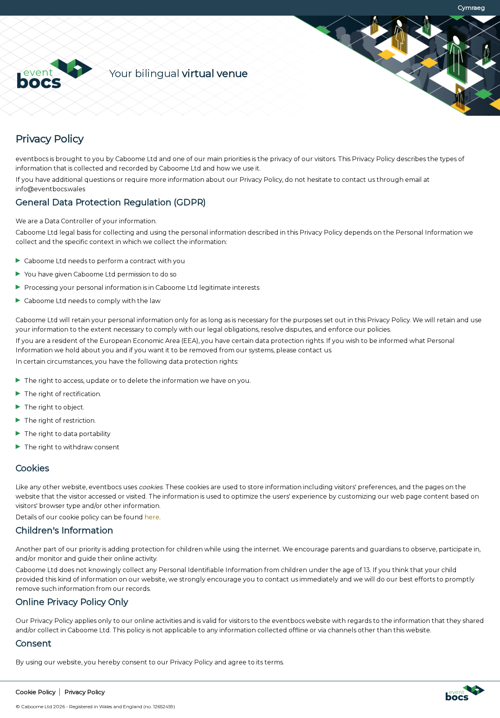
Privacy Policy (84, 692)
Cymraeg (471, 7)
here (152, 517)
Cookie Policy (35, 692)
